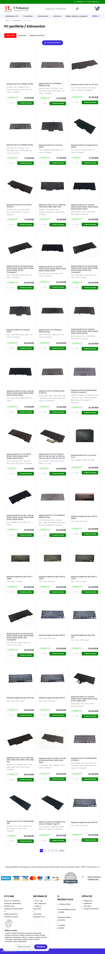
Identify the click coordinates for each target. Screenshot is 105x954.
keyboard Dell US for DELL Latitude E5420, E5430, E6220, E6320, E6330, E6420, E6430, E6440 (20, 393)
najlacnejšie (10, 35)
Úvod (7, 20)
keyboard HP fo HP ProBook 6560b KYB (20, 822)
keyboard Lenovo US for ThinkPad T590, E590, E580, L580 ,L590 (52, 206)
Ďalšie (94, 16)
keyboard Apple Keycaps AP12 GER (20, 698)
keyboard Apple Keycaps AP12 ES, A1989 (84, 517)
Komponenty (43, 16)
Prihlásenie (80, 2)
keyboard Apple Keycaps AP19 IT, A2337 (84, 578)
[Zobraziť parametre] (52, 42)
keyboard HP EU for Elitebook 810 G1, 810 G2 (51, 392)
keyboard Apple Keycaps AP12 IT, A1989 (20, 578)
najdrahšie (22, 35)
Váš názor (87, 906)
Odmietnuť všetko (24, 947)
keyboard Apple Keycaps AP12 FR (52, 698)
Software (56, 16)
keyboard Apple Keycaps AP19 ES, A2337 (52, 578)
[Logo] (16, 9)
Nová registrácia (93, 2)
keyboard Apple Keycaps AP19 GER (83, 636)
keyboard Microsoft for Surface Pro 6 (83, 456)
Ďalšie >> (61, 850)
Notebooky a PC (12, 16)
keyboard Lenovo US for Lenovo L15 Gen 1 (19, 206)
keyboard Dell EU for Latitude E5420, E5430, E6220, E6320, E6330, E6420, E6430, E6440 (52, 269)
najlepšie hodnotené (37, 35)
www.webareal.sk (24, 951)
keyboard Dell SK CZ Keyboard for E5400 (84, 146)
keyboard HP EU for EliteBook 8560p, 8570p (50, 85)
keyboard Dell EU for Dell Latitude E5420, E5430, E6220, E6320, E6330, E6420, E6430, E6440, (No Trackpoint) (84, 269)
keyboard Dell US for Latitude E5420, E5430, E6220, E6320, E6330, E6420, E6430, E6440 (84, 207)
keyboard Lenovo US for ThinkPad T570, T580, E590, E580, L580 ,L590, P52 (20, 760)
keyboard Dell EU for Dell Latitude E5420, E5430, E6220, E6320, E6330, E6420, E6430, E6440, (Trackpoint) (20, 269)
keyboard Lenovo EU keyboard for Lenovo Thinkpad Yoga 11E (52, 823)
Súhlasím (41, 947)
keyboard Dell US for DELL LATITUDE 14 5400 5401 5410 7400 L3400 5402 (52, 760)
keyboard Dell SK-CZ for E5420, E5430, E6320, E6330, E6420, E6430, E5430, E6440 (19, 456)
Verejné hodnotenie (91, 909)
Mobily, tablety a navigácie (76, 16)
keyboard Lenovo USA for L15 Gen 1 (84, 85)
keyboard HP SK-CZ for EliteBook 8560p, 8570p (52, 516)
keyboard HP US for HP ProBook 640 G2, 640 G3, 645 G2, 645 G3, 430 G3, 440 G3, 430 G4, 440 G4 (52, 456)
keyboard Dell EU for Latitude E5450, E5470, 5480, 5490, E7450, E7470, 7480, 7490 (84, 699)
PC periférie (27, 16)
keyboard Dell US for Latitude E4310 (50, 146)
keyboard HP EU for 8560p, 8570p (20, 84)
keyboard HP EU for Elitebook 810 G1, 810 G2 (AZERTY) (84, 391)
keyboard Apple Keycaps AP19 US (84, 822)
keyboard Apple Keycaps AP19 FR (52, 635)
